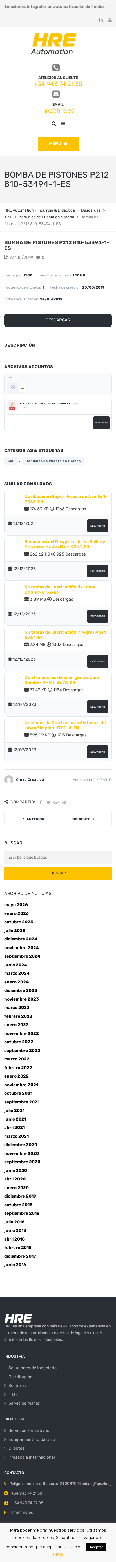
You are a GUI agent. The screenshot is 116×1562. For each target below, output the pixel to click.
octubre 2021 (18, 1093)
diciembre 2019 (20, 1196)
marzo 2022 (17, 1059)
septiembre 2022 (22, 1050)
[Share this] (40, 802)
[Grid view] (12, 387)
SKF (11, 461)
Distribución (20, 1376)
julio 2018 (14, 1222)
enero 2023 (16, 1024)
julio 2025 (14, 930)
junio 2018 (15, 1230)
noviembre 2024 (21, 947)
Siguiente (81, 819)
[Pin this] (64, 802)
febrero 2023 (18, 1016)
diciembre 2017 (20, 1256)
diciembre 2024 (20, 939)
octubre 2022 (18, 1041)
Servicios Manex (24, 1403)
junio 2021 (15, 1119)
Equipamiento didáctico (31, 1439)
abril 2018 (14, 1239)
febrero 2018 (18, 1247)
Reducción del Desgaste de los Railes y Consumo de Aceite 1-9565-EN (64, 544)
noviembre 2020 (21, 1153)
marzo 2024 (17, 973)
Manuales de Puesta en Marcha (53, 461)
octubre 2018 (18, 1204)
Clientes (16, 1448)
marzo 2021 (16, 1136)
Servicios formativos (28, 1430)
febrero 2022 (18, 1067)
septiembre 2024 (22, 956)
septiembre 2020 (22, 1161)
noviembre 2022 (21, 1033)
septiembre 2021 (21, 1102)
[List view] (22, 387)
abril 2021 (14, 1127)
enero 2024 (16, 982)
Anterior (35, 819)
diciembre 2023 (20, 990)
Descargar (58, 320)
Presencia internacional (31, 1457)
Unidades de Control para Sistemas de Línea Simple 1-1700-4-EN (65, 725)
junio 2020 (15, 1170)
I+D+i (13, 1394)
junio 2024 (15, 964)
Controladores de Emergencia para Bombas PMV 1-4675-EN (61, 680)
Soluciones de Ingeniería (32, 1367)
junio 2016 (15, 1264)
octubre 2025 (18, 921)
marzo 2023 (17, 1007)
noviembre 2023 (21, 999)
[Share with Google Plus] (56, 802)
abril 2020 (15, 1179)
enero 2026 (16, 913)
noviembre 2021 (21, 1084)
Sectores (17, 1385)
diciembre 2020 (20, 1144)
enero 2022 (16, 1076)
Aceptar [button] (96, 1547)
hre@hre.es (58, 110)
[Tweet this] (48, 802)
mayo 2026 (16, 904)
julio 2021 (14, 1110)
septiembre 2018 (21, 1213)
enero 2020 (16, 1187)
